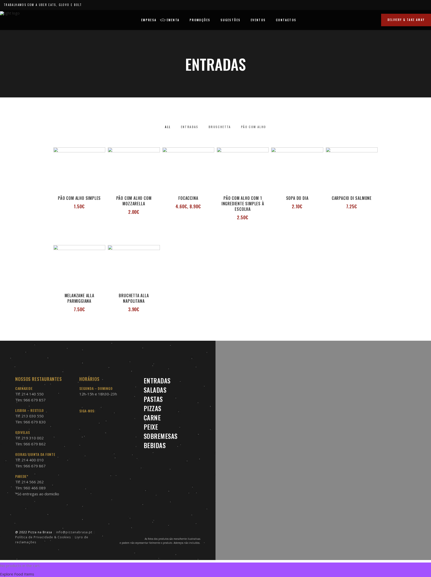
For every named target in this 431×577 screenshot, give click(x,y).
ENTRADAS (157, 380)
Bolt (78, 5)
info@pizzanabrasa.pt (74, 532)
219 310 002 (32, 437)
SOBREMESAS (161, 436)
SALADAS (155, 389)
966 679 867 (34, 465)
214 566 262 (32, 481)
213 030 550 (32, 415)
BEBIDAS (155, 445)
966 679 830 (34, 421)
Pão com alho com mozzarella (134, 201)
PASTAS (153, 399)
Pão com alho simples (79, 198)
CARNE (152, 417)
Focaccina (188, 198)
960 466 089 (34, 487)
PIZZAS (152, 408)
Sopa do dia (297, 198)
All (168, 127)
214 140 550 (32, 393)
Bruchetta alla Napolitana (134, 298)
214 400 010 (32, 459)
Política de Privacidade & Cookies (43, 537)
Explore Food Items (17, 574)
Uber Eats (47, 5)
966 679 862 (34, 443)
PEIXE (151, 426)
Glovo (64, 5)
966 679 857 (34, 399)
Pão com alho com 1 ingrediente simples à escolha (242, 203)
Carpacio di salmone (352, 198)
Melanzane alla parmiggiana (79, 298)
